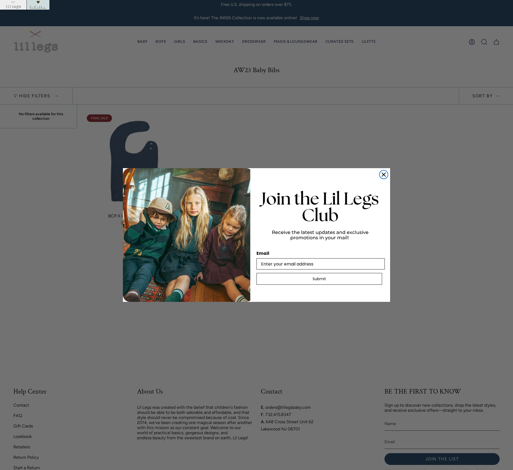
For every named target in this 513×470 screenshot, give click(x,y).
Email (262, 253)
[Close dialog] (383, 174)
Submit (319, 279)
